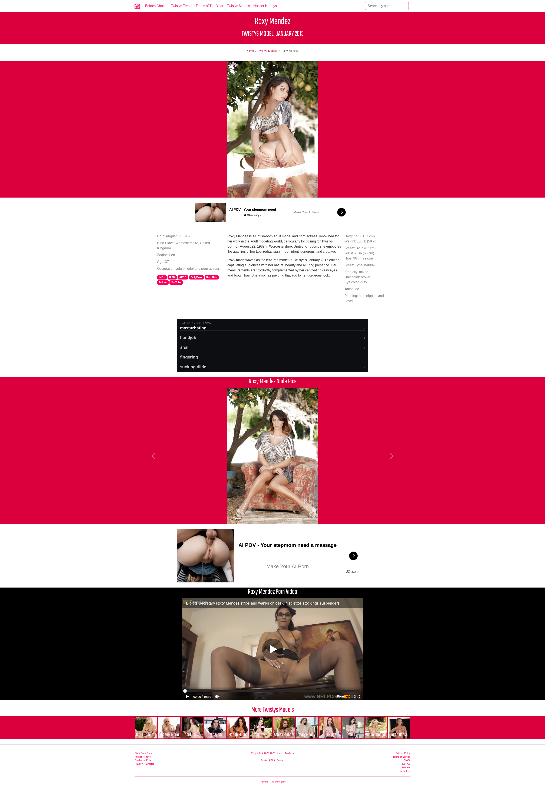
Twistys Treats (181, 6)
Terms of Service (401, 756)
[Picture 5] (268, 518)
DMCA (407, 760)
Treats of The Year (209, 6)
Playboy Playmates (144, 764)
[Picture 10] (307, 518)
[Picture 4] (261, 518)
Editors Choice (156, 6)
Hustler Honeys (265, 6)
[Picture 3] (253, 518)
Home (250, 50)
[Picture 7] (284, 518)
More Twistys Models (272, 709)
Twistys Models (238, 6)
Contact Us (404, 771)
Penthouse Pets (143, 760)
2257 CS (406, 764)
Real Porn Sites (278, 781)
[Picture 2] (245, 518)
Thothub (263, 781)
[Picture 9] (299, 518)
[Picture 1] (238, 518)
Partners (406, 767)
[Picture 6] (276, 518)
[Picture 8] (291, 518)
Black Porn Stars (143, 753)
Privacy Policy (403, 753)
